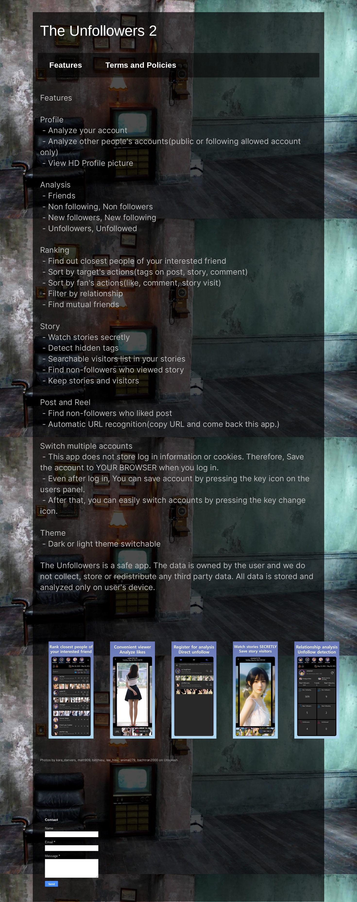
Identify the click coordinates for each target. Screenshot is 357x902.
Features (65, 65)
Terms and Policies (140, 65)
